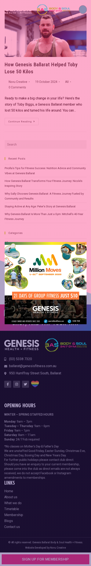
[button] (82, 246)
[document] (45, 283)
